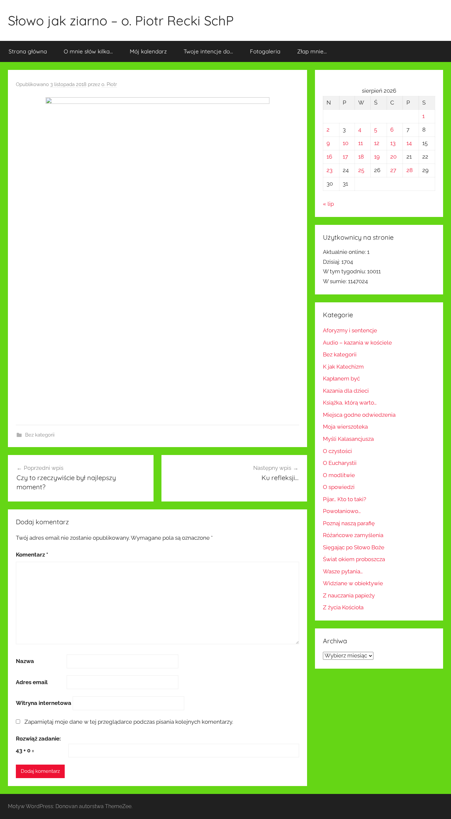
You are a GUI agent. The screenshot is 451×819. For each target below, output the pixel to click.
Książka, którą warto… (350, 402)
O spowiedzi (339, 487)
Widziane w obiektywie (353, 583)
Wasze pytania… (343, 571)
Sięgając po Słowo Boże (353, 547)
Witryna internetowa (43, 703)
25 (361, 170)
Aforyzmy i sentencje (350, 330)
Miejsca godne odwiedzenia (359, 414)
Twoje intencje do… (208, 51)
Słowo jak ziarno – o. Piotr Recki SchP (121, 20)
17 (345, 156)
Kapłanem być (341, 378)
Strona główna (28, 51)
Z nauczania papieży (349, 595)
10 (345, 143)
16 (329, 156)
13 (393, 143)
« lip (328, 203)
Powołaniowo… (342, 511)
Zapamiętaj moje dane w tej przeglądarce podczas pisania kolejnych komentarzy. (128, 721)
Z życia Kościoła (343, 607)
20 (393, 156)
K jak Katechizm (343, 366)
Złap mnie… (312, 51)
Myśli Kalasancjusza (348, 439)
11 (360, 143)
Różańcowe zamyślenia (353, 535)
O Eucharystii (340, 463)
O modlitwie (339, 475)
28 (409, 170)
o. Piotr (109, 84)
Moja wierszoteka (345, 426)
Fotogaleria (265, 51)
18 (361, 156)
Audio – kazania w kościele (357, 342)
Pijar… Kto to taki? (344, 499)
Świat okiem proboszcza (354, 559)
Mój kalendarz (148, 51)
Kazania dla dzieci (346, 390)
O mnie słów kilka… (88, 51)
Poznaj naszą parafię (349, 523)
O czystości (337, 451)
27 (393, 170)
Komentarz (32, 554)
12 (376, 143)
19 (377, 156)
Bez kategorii (39, 435)
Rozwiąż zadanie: (38, 738)
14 (409, 143)
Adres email (32, 682)
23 (329, 170)
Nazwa (25, 661)
